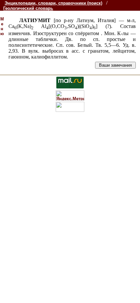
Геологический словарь (28, 8)
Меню (2, 26)
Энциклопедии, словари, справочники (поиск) (53, 3)
